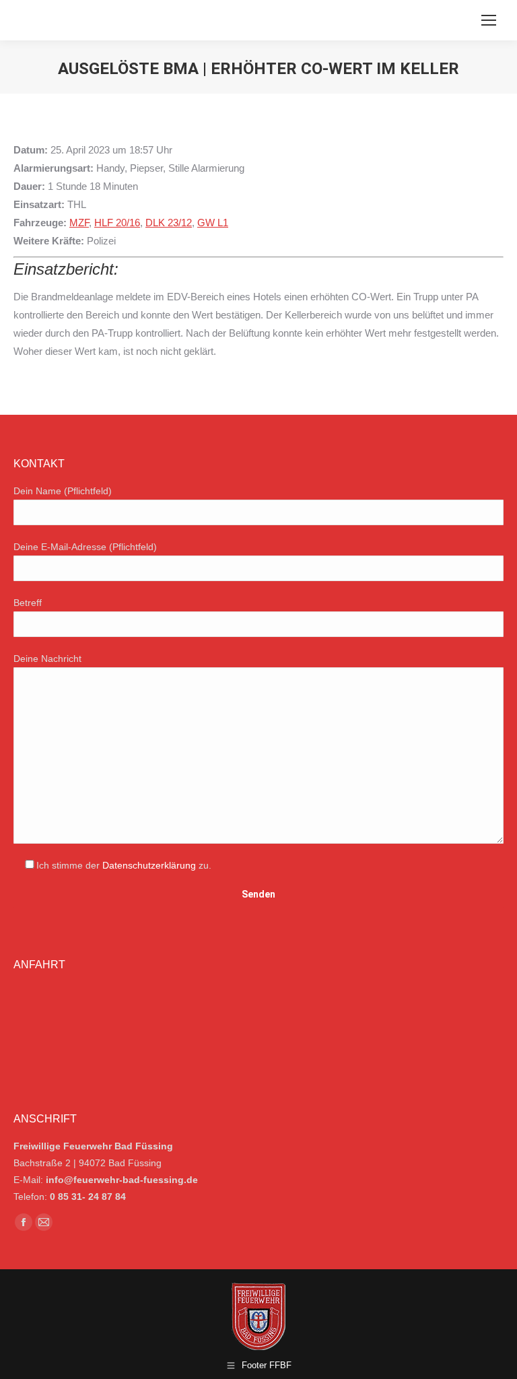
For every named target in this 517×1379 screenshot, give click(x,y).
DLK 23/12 (168, 222)
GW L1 (212, 222)
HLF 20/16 (117, 222)
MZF (79, 222)
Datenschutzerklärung (149, 865)
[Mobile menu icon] (488, 20)
